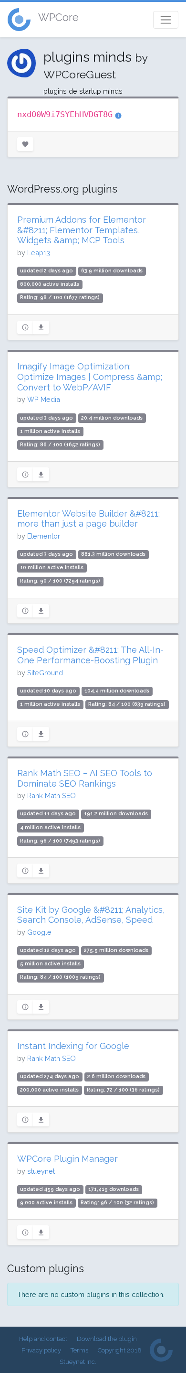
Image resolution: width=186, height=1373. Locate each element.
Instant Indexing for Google (73, 1046)
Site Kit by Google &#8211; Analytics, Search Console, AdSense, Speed (91, 915)
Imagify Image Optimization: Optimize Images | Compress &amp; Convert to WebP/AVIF (89, 376)
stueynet (41, 1171)
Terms (79, 1350)
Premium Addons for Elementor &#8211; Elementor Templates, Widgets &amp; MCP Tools (81, 230)
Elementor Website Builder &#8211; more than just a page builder (88, 518)
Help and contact (43, 1338)
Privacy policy (41, 1350)
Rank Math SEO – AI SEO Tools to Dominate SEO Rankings (84, 778)
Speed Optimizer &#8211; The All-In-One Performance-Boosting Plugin (90, 655)
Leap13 (38, 253)
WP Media (43, 399)
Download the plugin (107, 1338)
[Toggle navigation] (165, 20)
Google (39, 932)
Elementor (43, 536)
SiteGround (45, 673)
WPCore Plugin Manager (67, 1159)
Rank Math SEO (51, 795)
